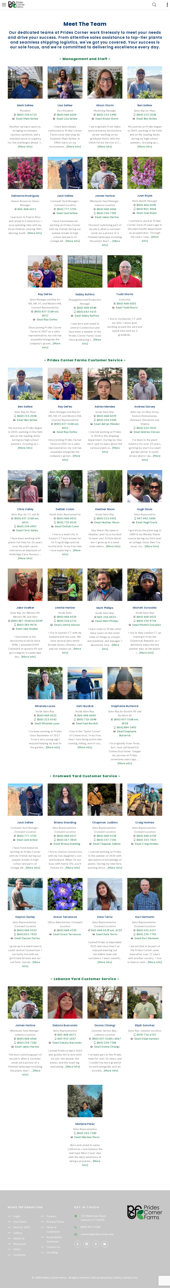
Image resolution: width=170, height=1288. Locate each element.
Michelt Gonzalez (145, 608)
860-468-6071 (66, 1034)
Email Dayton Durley (27, 938)
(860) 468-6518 (146, 835)
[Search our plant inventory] (154, 5)
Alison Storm (105, 105)
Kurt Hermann (144, 917)
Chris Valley (25, 509)
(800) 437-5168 (90, 1226)
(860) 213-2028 (146, 114)
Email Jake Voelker (27, 628)
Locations (19, 1254)
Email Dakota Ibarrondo (67, 1042)
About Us (19, 1238)
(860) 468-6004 (67, 114)
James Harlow (105, 196)
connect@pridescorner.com (97, 1234)
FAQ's (17, 1249)
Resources (19, 1243)
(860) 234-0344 (107, 419)
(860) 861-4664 (146, 208)
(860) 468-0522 (27, 930)
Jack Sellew (65, 196)
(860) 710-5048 (87, 719)
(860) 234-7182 (107, 213)
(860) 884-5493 (126, 727)
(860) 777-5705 (67, 209)
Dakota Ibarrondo (65, 1025)
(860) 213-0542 (47, 719)
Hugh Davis (144, 509)
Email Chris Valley (27, 530)
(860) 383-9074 (27, 624)
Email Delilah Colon (67, 526)
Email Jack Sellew (67, 213)
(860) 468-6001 (126, 303)
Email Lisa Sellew (67, 118)
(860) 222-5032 (146, 427)
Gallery (17, 1232)
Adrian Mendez (105, 407)
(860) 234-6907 (27, 526)
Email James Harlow (107, 216)
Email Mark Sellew (27, 118)
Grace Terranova (65, 917)
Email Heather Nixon (106, 522)
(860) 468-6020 (67, 616)
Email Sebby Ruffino (87, 315)
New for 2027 (21, 1227)
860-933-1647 (66, 1038)
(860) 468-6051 (67, 518)
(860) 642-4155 (87, 311)
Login (16, 1216)
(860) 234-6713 (27, 114)
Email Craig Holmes (147, 843)
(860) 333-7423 (146, 839)
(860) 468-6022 (47, 715)
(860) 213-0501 (107, 518)
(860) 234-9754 (146, 620)
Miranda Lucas (45, 706)
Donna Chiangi (105, 1025)
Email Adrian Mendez (107, 423)
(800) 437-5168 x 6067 (106, 1038)
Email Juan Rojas (147, 212)
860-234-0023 (106, 616)
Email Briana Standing (67, 843)
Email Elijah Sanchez (146, 1038)
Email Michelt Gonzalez (146, 624)
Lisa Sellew (65, 105)
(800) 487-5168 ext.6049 (26, 620)
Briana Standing (65, 822)
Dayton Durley (25, 917)
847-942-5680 (146, 518)
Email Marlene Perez (86, 1137)
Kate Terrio (105, 917)
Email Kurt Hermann (147, 938)
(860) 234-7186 (107, 1042)
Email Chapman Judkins (107, 843)
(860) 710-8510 (67, 522)
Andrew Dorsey (144, 407)
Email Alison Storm (106, 118)
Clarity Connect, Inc (125, 1277)
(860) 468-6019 (107, 415)
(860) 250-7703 (146, 934)
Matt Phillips (104, 608)
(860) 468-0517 (67, 835)
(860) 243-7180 (87, 1133)
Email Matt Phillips (106, 620)
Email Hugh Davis (146, 522)
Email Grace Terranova (67, 934)
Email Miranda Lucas (47, 723)
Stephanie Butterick (125, 706)
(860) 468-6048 (87, 307)
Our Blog (52, 1252)
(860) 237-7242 (107, 839)
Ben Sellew (144, 105)
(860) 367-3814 (67, 839)
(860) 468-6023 (146, 616)
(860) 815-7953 (27, 934)
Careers (51, 1216)
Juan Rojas (144, 196)
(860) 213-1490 (107, 114)
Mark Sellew (25, 105)
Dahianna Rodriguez (25, 196)
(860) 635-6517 (146, 930)
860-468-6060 (86, 715)
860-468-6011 (27, 209)
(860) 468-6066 (107, 209)
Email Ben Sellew (146, 118)
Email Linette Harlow (67, 624)
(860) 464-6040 (146, 204)
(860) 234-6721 (67, 620)
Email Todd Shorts (127, 307)
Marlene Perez (85, 1124)
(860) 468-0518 (107, 835)
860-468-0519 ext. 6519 (106, 930)
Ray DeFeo (45, 294)
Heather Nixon (105, 509)
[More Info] (25, 146)
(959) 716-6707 (146, 1034)
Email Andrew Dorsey (147, 431)
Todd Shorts (124, 294)
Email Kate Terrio (107, 934)
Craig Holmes (144, 822)
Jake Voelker (25, 608)
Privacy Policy (55, 1221)
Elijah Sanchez (145, 1025)
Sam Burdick (85, 706)
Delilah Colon (65, 509)
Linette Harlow (65, 608)
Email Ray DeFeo (47, 319)
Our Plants (20, 1221)
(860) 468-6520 (67, 930)
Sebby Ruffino (85, 294)
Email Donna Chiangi (107, 1046)
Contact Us (53, 1246)
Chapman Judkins (105, 822)
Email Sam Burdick (87, 723)
